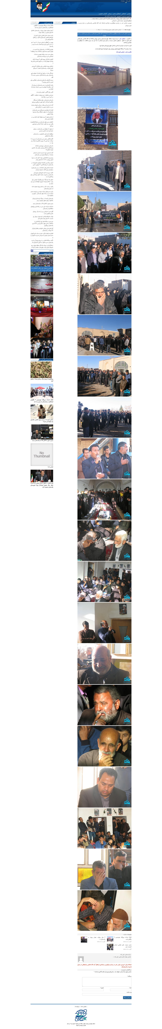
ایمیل (102, 988)
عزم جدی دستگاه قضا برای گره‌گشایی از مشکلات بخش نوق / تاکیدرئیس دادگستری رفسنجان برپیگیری (42, 223)
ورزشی (109, 14)
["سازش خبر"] (101, 2)
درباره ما (123, 1)
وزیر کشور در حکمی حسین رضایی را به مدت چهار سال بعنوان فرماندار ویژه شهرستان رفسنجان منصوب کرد (42, 485)
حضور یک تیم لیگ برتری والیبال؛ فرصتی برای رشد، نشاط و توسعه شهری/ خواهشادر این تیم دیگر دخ (42, 181)
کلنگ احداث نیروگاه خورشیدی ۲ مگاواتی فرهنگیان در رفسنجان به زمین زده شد (42, 401)
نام (130, 988)
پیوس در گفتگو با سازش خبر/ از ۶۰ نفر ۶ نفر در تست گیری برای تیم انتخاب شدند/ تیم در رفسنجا (42, 44)
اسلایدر (116, 29)
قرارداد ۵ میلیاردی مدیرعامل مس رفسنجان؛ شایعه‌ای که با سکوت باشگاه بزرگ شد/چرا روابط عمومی (42, 112)
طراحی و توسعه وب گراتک (81, 1025)
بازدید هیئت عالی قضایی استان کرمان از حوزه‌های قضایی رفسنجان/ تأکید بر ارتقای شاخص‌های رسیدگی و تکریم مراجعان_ (100, 18)
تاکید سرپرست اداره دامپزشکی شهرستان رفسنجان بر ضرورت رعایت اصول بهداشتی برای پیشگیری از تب (42, 174)
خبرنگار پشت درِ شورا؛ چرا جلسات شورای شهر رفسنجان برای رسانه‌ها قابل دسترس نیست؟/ (42, 75)
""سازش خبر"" (73, 1023)
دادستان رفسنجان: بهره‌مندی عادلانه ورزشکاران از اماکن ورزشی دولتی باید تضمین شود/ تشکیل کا (42, 148)
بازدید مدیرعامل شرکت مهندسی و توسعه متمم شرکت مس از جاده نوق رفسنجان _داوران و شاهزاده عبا (42, 193)
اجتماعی (124, 14)
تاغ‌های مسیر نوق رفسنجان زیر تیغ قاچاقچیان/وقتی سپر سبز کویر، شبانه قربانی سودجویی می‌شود (42, 124)
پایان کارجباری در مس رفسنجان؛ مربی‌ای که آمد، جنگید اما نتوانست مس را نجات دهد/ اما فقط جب (42, 87)
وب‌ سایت (129, 992)
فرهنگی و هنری (116, 14)
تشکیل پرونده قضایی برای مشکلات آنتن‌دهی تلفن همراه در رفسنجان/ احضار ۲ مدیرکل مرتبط (42, 68)
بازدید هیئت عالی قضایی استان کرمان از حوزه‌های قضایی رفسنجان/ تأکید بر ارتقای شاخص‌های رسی (43, 37)
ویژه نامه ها (105, 29)
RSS (37, 1)
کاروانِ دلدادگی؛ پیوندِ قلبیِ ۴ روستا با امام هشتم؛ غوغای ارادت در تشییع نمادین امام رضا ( (42, 61)
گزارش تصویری (103, 14)
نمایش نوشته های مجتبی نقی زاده (122, 957)
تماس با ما (128, 1)
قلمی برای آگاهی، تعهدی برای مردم (45, 92)
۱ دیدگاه (99, 29)
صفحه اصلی (120, 21)
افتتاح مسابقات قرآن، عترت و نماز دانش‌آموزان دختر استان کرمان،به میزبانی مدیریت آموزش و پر (42, 235)
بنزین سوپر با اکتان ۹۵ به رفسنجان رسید (43, 203)
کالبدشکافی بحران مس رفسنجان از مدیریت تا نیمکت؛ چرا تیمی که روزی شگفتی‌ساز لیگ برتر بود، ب (42, 141)
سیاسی (129, 14)
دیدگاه (129, 976)
